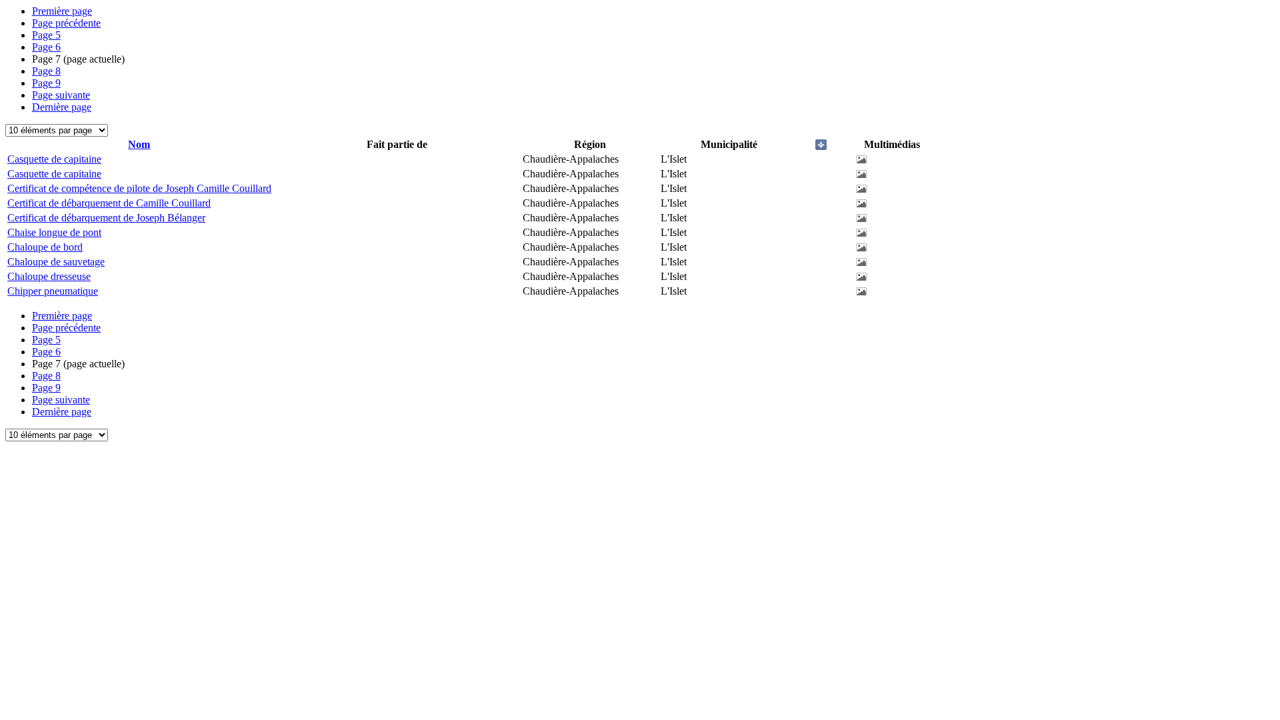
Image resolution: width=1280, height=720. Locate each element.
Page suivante (61, 95)
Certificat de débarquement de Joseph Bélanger (106, 217)
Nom (139, 144)
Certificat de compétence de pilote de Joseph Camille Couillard (139, 188)
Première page (62, 11)
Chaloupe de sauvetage (56, 261)
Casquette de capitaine (54, 159)
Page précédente (66, 23)
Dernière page (61, 107)
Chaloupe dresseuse (49, 276)
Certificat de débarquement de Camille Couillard (109, 203)
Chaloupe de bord (45, 247)
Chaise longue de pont (54, 232)
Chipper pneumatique (52, 291)
